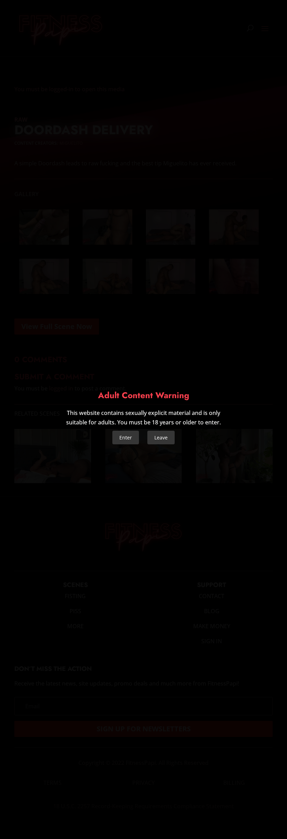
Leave (161, 437)
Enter (125, 437)
